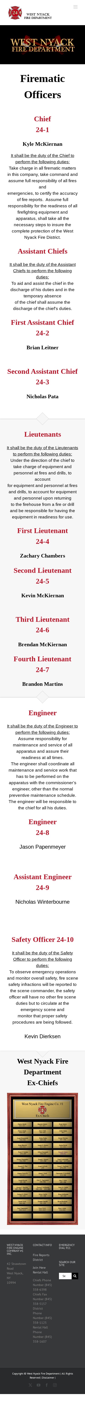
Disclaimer (48, 1377)
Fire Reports (41, 1255)
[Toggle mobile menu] (75, 6)
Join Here (39, 1268)
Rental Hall (40, 1272)
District (38, 1260)
